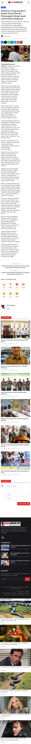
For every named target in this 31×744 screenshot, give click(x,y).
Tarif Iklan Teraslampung (17, 594)
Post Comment (22, 503)
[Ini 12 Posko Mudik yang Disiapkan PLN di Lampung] (5, 547)
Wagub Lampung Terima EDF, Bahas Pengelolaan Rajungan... (15, 419)
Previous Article (16, 263)
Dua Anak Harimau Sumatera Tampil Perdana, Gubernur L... (14, 393)
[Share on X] (5, 42)
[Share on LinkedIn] (11, 42)
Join (28, 579)
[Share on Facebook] (2, 42)
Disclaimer (7, 594)
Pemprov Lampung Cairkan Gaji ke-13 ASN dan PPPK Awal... (14, 367)
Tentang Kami (20, 591)
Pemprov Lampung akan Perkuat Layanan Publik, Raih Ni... (15, 340)
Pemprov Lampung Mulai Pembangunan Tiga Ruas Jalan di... (15, 445)
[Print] (21, 42)
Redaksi (27, 591)
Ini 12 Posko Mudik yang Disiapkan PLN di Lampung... (20, 546)
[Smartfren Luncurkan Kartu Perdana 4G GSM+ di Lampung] (5, 563)
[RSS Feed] (8, 308)
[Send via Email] (18, 42)
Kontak (27, 594)
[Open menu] (2, 2)
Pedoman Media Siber (23, 593)
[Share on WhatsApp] (8, 42)
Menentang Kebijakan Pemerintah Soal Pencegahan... (20, 553)
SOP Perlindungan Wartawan (9, 593)
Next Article (14, 270)
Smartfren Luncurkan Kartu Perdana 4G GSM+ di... (20, 561)
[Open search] (28, 2)
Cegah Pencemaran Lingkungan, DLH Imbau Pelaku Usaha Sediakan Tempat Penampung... (16, 266)
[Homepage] (15, 2)
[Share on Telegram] (15, 42)
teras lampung (11, 305)
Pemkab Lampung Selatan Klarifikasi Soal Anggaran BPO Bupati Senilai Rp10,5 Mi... (15, 273)
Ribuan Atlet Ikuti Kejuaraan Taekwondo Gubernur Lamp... (15, 471)
